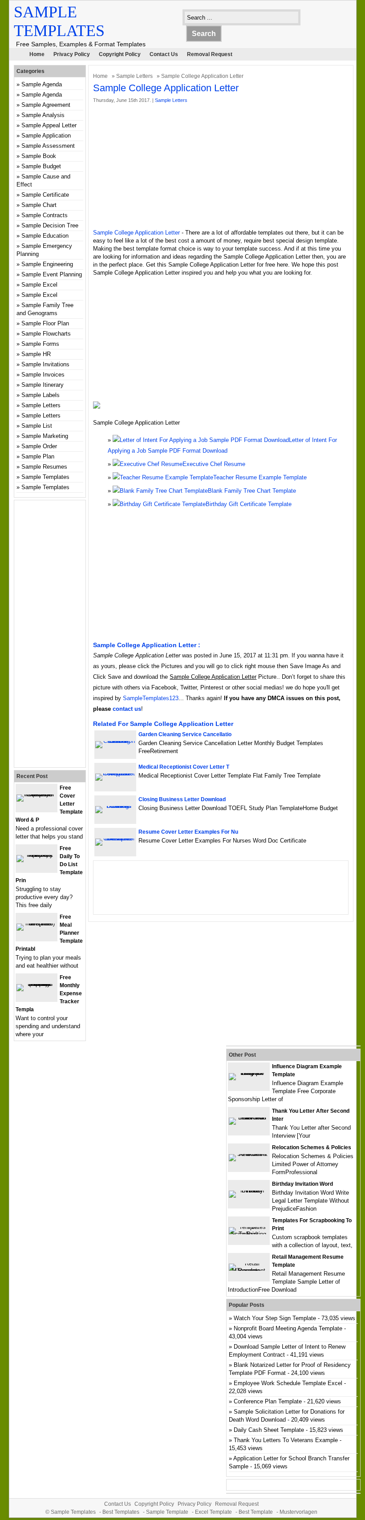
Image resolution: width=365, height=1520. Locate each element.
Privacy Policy (71, 54)
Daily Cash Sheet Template (269, 1430)
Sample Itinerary (42, 384)
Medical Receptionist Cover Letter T (183, 767)
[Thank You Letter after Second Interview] (249, 1117)
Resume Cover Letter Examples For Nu (188, 832)
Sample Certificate (45, 194)
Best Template (256, 1512)
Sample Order (39, 446)
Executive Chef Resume (213, 464)
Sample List (36, 425)
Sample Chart (39, 205)
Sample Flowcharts (46, 333)
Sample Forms (40, 343)
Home (37, 54)
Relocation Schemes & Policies (311, 1147)
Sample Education (45, 235)
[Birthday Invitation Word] (249, 1190)
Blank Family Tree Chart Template (252, 490)
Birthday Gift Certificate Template (249, 504)
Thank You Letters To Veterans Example (286, 1440)
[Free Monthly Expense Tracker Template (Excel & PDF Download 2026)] (36, 984)
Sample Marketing (44, 436)
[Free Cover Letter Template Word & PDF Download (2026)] (36, 794)
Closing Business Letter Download (182, 799)
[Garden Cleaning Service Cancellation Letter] (115, 741)
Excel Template (213, 1512)
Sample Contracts (44, 215)
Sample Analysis (43, 115)
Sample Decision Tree (49, 225)
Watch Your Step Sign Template (275, 1318)
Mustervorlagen (298, 1512)
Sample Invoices (43, 374)
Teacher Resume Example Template (260, 477)
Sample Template (167, 1512)
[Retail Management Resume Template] (249, 1270)
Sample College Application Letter (136, 232)
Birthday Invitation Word (302, 1184)
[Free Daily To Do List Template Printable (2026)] (36, 854)
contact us (127, 708)
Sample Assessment (48, 145)
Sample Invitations (45, 364)
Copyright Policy (120, 54)
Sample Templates (45, 477)
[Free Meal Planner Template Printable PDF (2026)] (36, 923)
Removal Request (209, 54)
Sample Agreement (45, 104)
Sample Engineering (47, 264)
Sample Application (46, 135)
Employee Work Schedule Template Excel (288, 1383)
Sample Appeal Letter (49, 125)
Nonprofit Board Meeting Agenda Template (288, 1328)
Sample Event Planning (51, 274)
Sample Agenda (41, 84)
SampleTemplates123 (150, 698)
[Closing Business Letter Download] (115, 806)
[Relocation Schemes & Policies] (249, 1154)
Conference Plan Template (268, 1401)
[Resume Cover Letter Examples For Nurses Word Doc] (115, 838)
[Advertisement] (221, 166)
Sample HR (36, 354)
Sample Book (38, 156)
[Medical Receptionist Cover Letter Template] (115, 773)
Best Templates (120, 1512)
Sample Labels (40, 395)
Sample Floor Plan (45, 323)
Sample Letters (134, 76)
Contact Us (164, 54)
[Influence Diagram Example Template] (249, 1073)
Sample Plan (37, 456)
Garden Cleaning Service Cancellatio (184, 734)
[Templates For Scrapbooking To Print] (249, 1234)
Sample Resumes (44, 466)
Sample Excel (39, 284)
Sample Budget (41, 166)
